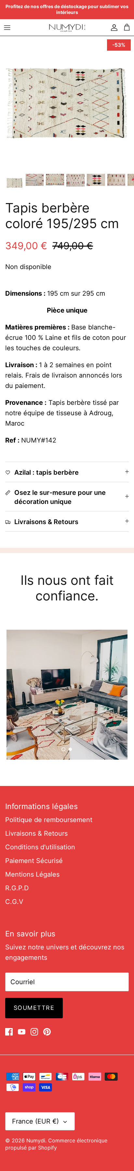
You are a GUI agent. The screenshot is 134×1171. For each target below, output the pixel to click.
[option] (67, 103)
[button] (63, 749)
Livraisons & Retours (36, 833)
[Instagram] (34, 1032)
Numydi (35, 1140)
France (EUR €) (35, 1121)
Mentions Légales (32, 874)
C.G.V (14, 902)
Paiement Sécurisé (34, 861)
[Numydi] (67, 27)
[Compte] (112, 27)
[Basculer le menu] (7, 27)
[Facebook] (9, 1032)
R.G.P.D (17, 888)
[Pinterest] (47, 1032)
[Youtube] (21, 1032)
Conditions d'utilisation (40, 847)
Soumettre (34, 1007)
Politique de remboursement (48, 820)
